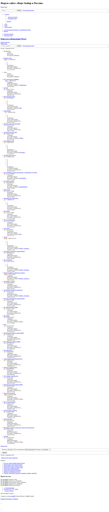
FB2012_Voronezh (24, 248)
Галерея (6, 436)
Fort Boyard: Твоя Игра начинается (13, 290)
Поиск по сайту (8, 419)
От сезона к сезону (9, 181)
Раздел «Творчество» (9, 219)
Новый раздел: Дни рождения (12, 123)
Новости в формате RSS (10, 367)
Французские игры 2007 (10, 132)
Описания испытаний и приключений (14, 251)
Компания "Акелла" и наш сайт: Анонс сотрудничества (19, 427)
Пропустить (4, 7)
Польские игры (8, 350)
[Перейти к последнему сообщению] (21, 68)
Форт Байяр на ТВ (9, 141)
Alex (6, 80)
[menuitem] (12, 17)
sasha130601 (22, 178)
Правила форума (5, 42)
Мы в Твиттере (8, 260)
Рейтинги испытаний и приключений (14, 298)
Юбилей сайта (8, 58)
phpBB (13, 496)
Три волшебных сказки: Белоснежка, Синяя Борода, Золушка (20, 172)
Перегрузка (7, 189)
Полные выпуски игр (10, 155)
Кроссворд (7, 228)
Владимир (22, 152)
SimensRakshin (23, 187)
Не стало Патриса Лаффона (11, 79)
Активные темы (8, 35)
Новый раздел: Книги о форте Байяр (14, 333)
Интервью (6, 316)
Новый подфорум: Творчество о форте (14, 273)
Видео (5, 237)
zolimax (21, 138)
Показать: (5, 449)
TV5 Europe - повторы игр (11, 376)
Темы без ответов (8, 34)
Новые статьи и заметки (10, 410)
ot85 (20, 108)
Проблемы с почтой (9, 281)
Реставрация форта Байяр (11, 307)
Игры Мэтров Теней (9, 96)
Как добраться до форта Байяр (12, 341)
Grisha (5, 59)
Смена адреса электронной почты (13, 359)
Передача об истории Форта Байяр (13, 384)
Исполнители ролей (9, 393)
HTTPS (6, 88)
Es (19, 68)
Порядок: (38, 449)
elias (20, 234)
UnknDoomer (22, 85)
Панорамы (7, 211)
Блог (5, 324)
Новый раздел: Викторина (11, 198)
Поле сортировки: (20, 449)
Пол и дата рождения (9, 402)
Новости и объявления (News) (13, 39)
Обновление (7, 111)
